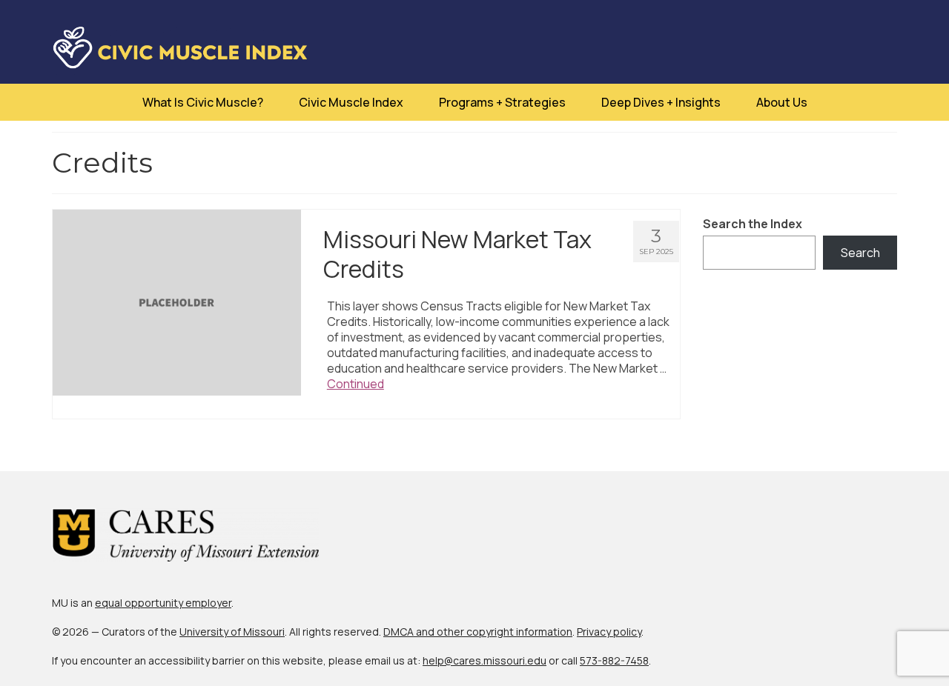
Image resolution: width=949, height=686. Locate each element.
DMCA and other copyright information (477, 632)
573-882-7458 (614, 660)
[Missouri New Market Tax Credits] (177, 301)
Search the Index (752, 224)
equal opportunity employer (163, 603)
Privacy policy (609, 632)
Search (860, 252)
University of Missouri (232, 632)
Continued (355, 384)
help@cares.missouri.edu (484, 660)
